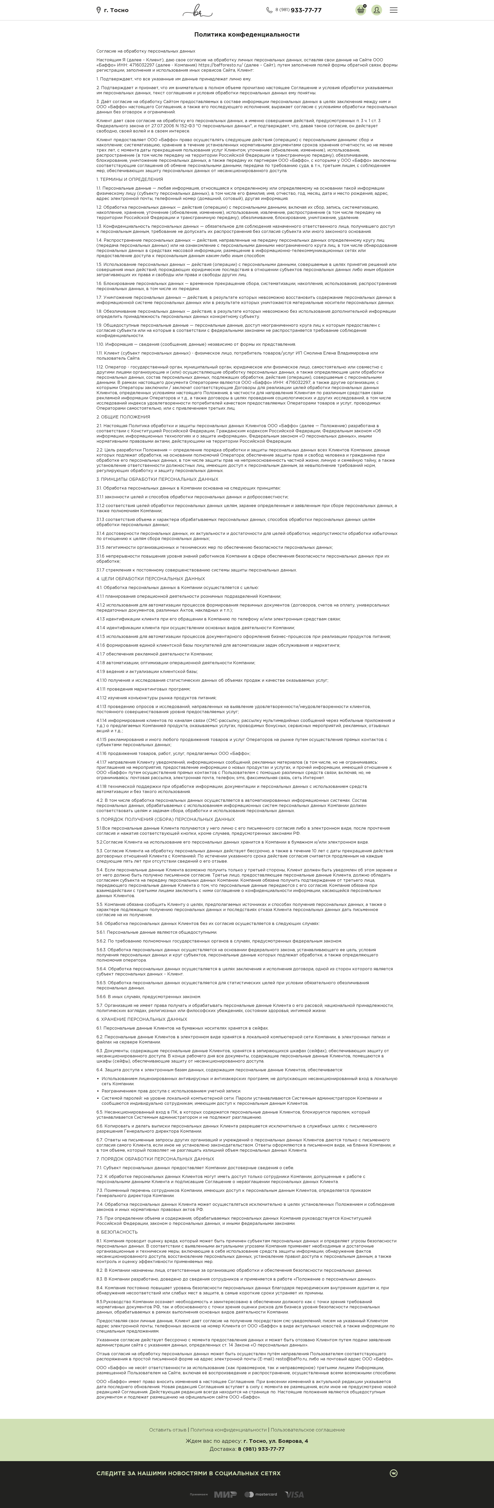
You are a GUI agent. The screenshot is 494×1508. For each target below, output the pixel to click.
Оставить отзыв (168, 1430)
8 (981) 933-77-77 (261, 1449)
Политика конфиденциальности (228, 1430)
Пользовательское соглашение (308, 1430)
